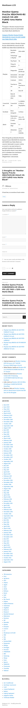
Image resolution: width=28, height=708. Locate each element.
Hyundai (6, 622)
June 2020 (7, 407)
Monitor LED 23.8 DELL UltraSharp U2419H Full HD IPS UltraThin (15, 384)
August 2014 (7, 518)
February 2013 (8, 549)
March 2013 (7, 547)
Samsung (6, 656)
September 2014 (8, 516)
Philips (6, 645)
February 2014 (8, 530)
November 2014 (8, 511)
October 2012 (7, 557)
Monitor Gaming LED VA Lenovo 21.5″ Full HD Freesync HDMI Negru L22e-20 (15, 363)
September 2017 (8, 461)
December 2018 (8, 444)
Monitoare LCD (9, 5)
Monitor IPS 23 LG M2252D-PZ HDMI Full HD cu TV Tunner (15, 369)
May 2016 (6, 493)
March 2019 (7, 438)
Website (4, 251)
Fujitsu (6, 601)
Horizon (6, 618)
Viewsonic (7, 666)
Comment (5, 214)
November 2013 (8, 537)
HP (4, 620)
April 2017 (7, 472)
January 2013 (7, 551)
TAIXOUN (6, 664)
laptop (6, 691)
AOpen (6, 582)
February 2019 (8, 440)
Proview (6, 649)
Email (4, 244)
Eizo (5, 597)
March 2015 (7, 507)
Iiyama (19, 160)
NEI (5, 639)
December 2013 (8, 534)
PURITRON (7, 651)
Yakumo (6, 670)
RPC (5, 654)
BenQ (5, 593)
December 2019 (8, 419)
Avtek (5, 589)
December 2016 (8, 480)
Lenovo (6, 628)
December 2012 (8, 553)
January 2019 (7, 442)
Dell (5, 595)
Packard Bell (7, 641)
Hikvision (7, 616)
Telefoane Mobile (9, 697)
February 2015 (8, 509)
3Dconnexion (8, 574)
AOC (5, 580)
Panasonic (7, 643)
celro (5, 160)
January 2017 (7, 478)
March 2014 (7, 528)
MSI (5, 635)
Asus (5, 587)
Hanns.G (6, 612)
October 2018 (7, 449)
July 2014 (6, 520)
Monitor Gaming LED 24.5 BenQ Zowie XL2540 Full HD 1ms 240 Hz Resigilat (15, 390)
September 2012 (8, 560)
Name (4, 237)
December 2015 (8, 503)
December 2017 (8, 455)
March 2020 (7, 413)
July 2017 (6, 465)
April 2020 (7, 411)
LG (4, 631)
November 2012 (8, 555)
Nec (5, 637)
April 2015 (7, 505)
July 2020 (6, 405)
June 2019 (6, 432)
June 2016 (6, 490)
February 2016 (8, 499)
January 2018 (7, 453)
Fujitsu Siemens (8, 603)
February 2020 (8, 415)
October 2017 (7, 459)
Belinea (6, 591)
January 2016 (7, 501)
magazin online (8, 695)
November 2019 (8, 421)
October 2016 (7, 484)
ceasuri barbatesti (9, 689)
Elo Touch (7, 599)
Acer (5, 576)
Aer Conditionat (8, 683)
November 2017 (8, 457)
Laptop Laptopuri (9, 693)
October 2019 (7, 423)
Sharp (5, 658)
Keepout (6, 626)
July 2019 (6, 430)
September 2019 (8, 426)
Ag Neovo (6, 578)
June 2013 (6, 541)
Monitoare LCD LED (7, 162)
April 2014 (7, 526)
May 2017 (6, 470)
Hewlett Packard (9, 614)
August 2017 (7, 463)
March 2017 (7, 474)
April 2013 (7, 545)
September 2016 (8, 486)
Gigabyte (6, 607)
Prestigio (6, 647)
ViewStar (6, 668)
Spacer (6, 662)
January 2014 (7, 532)
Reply (4, 196)
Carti (5, 687)
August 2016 (7, 488)
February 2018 (8, 451)
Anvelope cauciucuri (10, 685)
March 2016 (7, 497)
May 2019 (6, 434)
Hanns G (6, 610)
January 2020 (8, 417)
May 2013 (6, 543)
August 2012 (7, 562)
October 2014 (7, 513)
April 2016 (7, 495)
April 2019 (7, 436)
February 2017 (8, 476)
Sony (5, 660)
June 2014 (6, 522)
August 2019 (7, 428)
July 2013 (6, 539)
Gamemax (7, 605)
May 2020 (6, 409)
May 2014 (6, 524)
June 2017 (6, 467)
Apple (5, 584)
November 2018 (8, 447)
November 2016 (8, 482)
